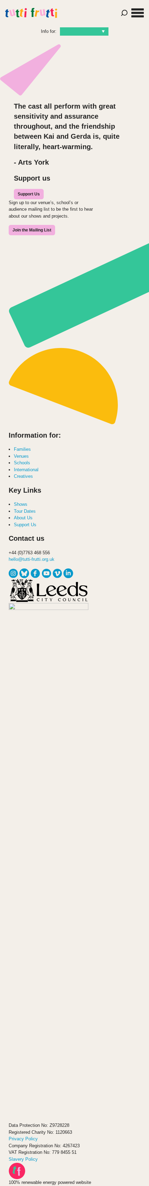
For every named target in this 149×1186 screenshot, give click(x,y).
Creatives (23, 476)
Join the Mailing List (31, 230)
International (26, 469)
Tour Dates (25, 511)
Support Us (29, 194)
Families (22, 449)
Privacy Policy (23, 1138)
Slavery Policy (23, 1159)
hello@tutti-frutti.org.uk (31, 559)
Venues (21, 456)
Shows (20, 504)
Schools (22, 462)
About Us (23, 517)
